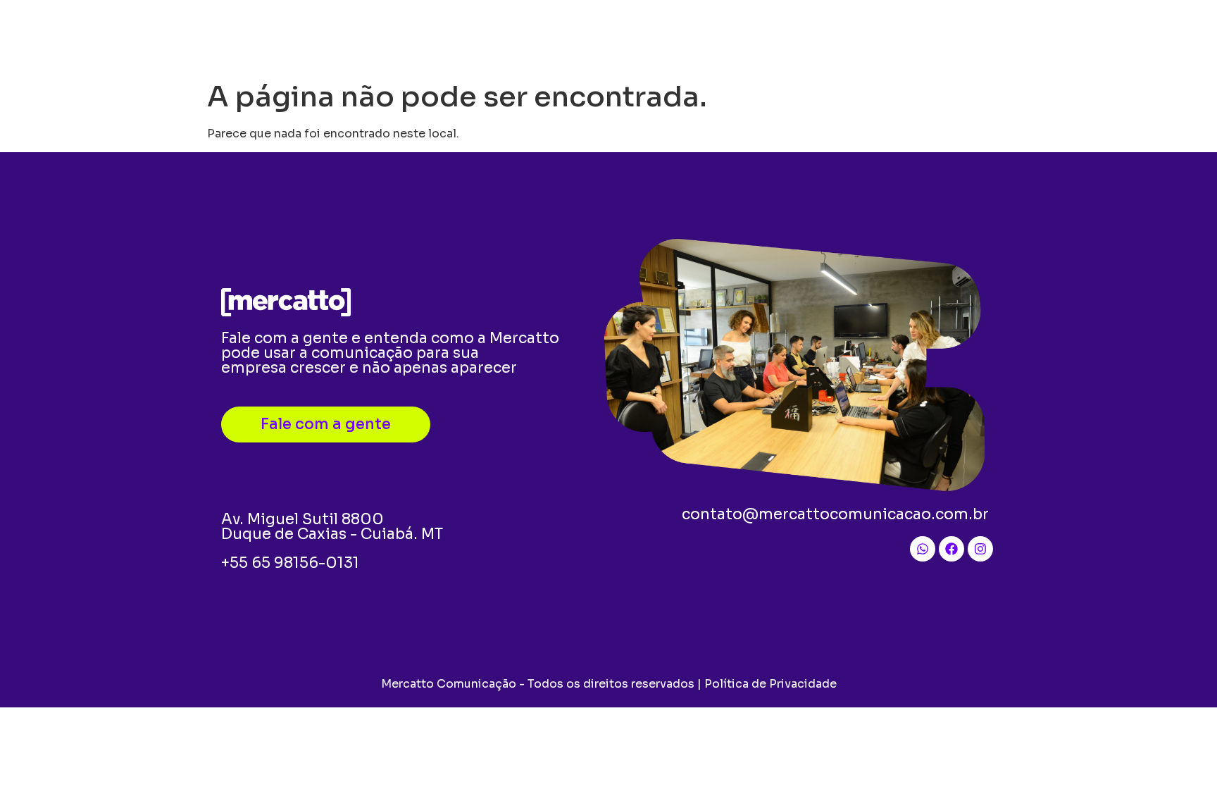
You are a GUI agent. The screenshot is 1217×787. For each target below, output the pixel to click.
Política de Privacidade (770, 683)
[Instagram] (980, 549)
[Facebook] (951, 549)
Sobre (590, 37)
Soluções (518, 37)
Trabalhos (808, 37)
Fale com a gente (913, 37)
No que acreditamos (694, 37)
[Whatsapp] (922, 549)
